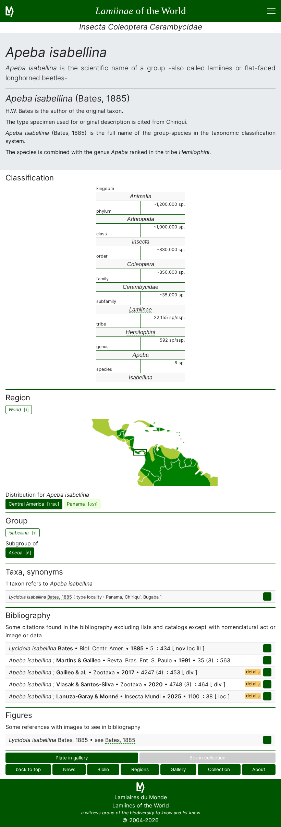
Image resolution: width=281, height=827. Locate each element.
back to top (28, 769)
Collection (219, 769)
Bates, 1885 (59, 597)
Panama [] (82, 504)
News (69, 769)
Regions (140, 769)
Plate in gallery (72, 757)
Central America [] (34, 504)
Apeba (141, 355)
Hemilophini (140, 332)
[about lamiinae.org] (13, 11)
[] (20, 552)
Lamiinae (140, 309)
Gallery (178, 769)
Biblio (103, 769)
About (258, 769)
